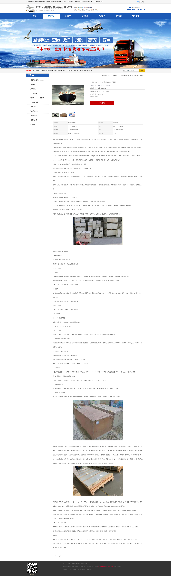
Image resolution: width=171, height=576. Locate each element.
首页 (34, 16)
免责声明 (77, 569)
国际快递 (33, 84)
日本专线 (33, 89)
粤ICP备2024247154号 (92, 566)
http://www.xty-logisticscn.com (60, 556)
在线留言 (102, 103)
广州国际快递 (34, 102)
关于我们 (118, 16)
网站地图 (88, 569)
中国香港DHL (34, 115)
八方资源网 (72, 569)
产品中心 (51, 16)
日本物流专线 (34, 111)
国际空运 (33, 106)
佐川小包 (33, 124)
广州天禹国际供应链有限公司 (106, 566)
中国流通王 (33, 120)
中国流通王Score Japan (37, 80)
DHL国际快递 (34, 93)
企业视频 (68, 16)
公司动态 (85, 16)
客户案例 (135, 16)
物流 (98, 88)
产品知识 (102, 16)
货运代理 (103, 88)
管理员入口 (83, 569)
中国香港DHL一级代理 (37, 98)
